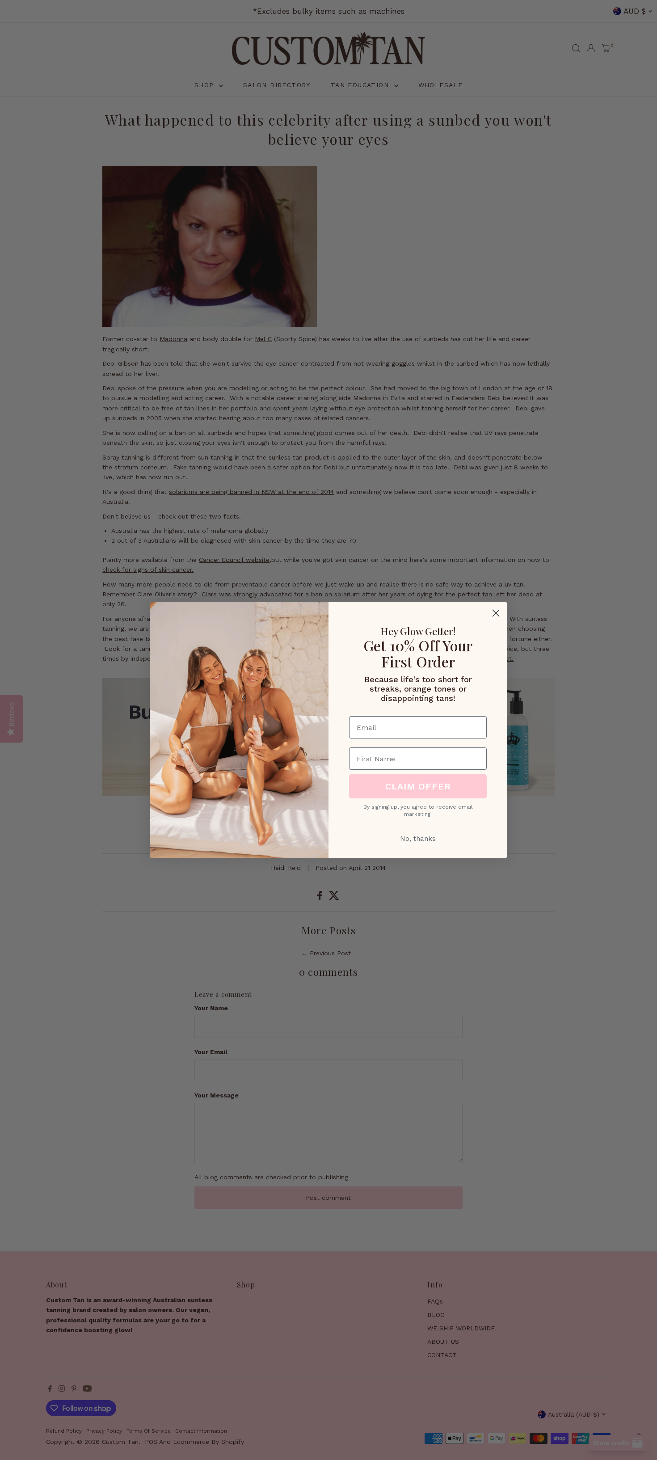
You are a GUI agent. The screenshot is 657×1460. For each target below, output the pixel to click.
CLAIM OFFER (418, 786)
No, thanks (418, 839)
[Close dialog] (496, 613)
